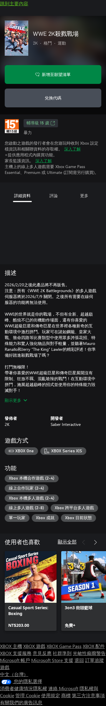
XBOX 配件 (94, 646)
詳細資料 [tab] (22, 195)
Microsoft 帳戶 (15, 660)
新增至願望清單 (56, 74)
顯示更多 (13, 400)
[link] (31, 591)
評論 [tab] (53, 195)
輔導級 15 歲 (37, 123)
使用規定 (50, 695)
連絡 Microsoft (63, 688)
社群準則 (62, 653)
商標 (66, 695)
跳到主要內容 (14, 3)
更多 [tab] (84, 195)
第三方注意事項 (88, 695)
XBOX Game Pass (64, 646)
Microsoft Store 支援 (52, 660)
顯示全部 (67, 542)
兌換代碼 (53, 98)
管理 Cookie (27, 695)
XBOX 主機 (11, 646)
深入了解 (72, 149)
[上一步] (84, 542)
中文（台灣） (14, 674)
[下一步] (95, 542)
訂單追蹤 (94, 660)
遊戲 (4, 667)
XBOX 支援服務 (16, 653)
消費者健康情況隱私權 (23, 688)
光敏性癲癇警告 (89, 653)
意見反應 (42, 653)
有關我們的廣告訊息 (21, 702)
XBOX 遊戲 (34, 646)
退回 (79, 660)
